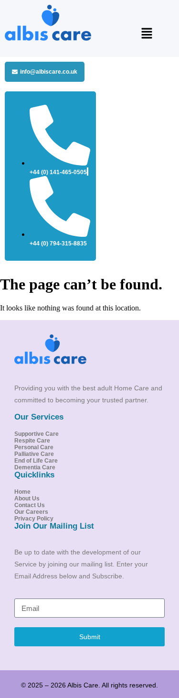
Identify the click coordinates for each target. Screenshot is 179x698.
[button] (146, 33)
